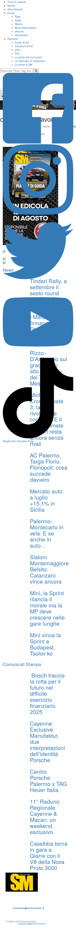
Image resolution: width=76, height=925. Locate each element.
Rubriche (12, 39)
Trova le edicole (16, 2)
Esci (13, 441)
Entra (31, 441)
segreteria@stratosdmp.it (32, 923)
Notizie (11, 5)
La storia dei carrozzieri (28, 57)
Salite (18, 20)
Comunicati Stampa (22, 664)
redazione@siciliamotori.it (28, 908)
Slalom (19, 24)
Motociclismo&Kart (25, 28)
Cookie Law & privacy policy (21, 921)
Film (17, 53)
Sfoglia (7, 441)
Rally (17, 16)
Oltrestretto (21, 35)
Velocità (19, 31)
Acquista (22, 441)
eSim (18, 50)
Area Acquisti (15, 9)
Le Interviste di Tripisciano (30, 61)
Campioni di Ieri (24, 46)
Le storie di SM (23, 64)
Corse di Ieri (22, 42)
